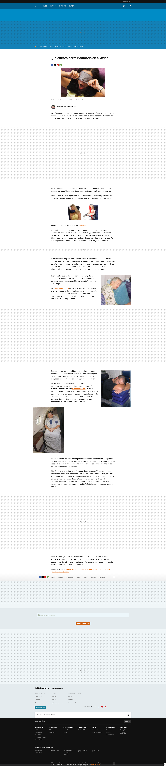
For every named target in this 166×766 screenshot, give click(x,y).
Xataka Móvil (38, 732)
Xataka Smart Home (40, 737)
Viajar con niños (72, 703)
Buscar (127, 714)
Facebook (127, 6)
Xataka (37, 730)
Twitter (124, 6)
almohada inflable (62, 288)
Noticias (62, 6)
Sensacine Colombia (66, 753)
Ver (83, 623)
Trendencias (109, 730)
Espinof (65, 732)
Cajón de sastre (69, 577)
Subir (126, 721)
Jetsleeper (83, 226)
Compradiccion (110, 734)
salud (78, 577)
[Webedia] (127, 1)
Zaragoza (62, 46)
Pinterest (102, 706)
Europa (72, 6)
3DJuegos (52, 730)
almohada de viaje (79, 389)
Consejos (43, 6)
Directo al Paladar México (82, 751)
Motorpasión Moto (97, 732)
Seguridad (93, 577)
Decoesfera (109, 732)
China (81, 46)
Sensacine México (68, 750)
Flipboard (130, 6)
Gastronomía (38, 696)
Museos (54, 693)
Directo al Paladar (82, 730)
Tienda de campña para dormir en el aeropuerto (84, 569)
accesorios (102, 577)
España (53, 6)
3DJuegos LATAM (54, 750)
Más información (95, 764)
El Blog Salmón (124, 730)
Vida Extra (52, 732)
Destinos (37, 699)
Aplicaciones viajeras (57, 703)
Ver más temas (40, 707)
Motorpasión (95, 730)
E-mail (60, 65)
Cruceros (70, 699)
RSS (98, 706)
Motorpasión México (95, 751)
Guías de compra (40, 693)
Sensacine (66, 730)
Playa (56, 46)
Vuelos (85, 577)
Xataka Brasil (38, 752)
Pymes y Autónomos (123, 733)
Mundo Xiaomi (39, 739)
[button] (66, 106)
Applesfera (38, 734)
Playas (50, 46)
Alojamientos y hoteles (74, 693)
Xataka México (39, 750)
